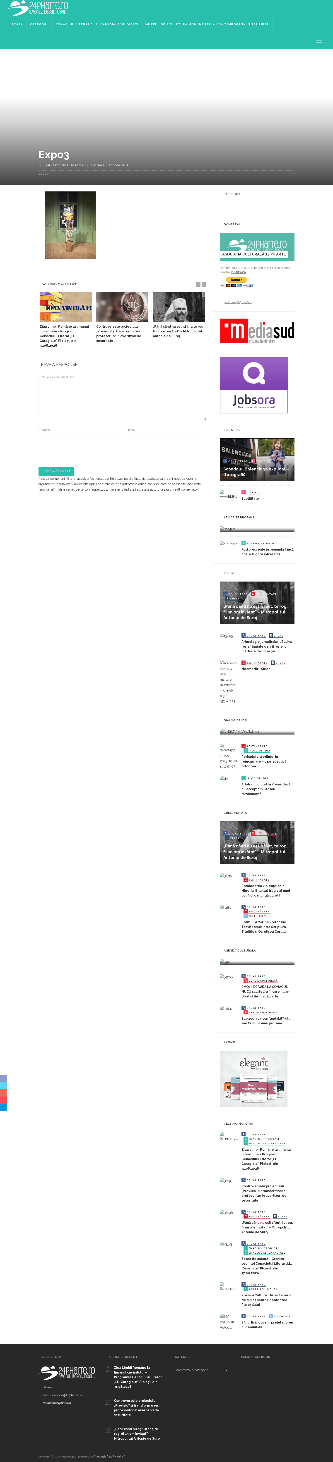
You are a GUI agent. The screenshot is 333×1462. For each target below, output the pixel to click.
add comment (118, 165)
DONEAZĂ (238, 272)
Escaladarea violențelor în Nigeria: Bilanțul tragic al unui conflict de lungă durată (265, 890)
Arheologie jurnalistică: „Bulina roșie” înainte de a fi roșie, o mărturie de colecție (266, 646)
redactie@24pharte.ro (238, 302)
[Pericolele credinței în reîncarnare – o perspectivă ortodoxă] (229, 756)
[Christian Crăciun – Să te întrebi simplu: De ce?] (239, 731)
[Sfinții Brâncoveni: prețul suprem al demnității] (229, 1322)
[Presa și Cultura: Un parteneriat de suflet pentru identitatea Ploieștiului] (229, 1286)
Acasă (17, 24)
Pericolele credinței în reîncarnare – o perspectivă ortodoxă (263, 761)
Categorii (39, 24)
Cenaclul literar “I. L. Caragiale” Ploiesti (97, 24)
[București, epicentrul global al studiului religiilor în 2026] (226, 962)
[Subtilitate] (229, 494)
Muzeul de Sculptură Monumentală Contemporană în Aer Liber (207, 24)
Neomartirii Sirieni (256, 669)
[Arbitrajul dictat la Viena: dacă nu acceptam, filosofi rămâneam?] (224, 778)
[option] (66, 320)
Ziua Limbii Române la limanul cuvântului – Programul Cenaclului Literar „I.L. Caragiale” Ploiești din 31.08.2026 (64, 336)
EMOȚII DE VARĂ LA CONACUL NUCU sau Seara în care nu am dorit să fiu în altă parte (265, 991)
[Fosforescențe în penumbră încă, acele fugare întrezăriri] (228, 544)
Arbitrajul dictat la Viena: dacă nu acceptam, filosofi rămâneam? (265, 789)
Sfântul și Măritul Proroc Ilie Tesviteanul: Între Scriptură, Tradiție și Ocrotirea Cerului (264, 926)
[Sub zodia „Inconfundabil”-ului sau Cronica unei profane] (226, 1008)
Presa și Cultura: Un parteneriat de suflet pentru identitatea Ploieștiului (267, 1300)
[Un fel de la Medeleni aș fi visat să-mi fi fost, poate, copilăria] (227, 528)
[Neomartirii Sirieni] (229, 682)
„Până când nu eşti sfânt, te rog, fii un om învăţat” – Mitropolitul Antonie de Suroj (178, 331)
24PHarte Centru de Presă (64, 165)
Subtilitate (250, 498)
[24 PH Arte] (38, 8)
